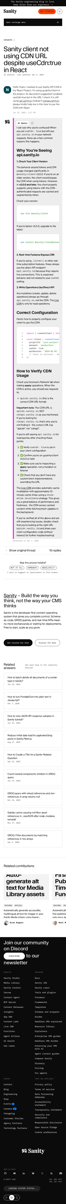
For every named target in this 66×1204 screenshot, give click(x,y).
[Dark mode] (17, 1197)
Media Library (12, 983)
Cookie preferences (46, 1132)
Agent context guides (47, 1053)
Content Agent (12, 997)
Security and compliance (42, 1116)
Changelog (9, 1113)
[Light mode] (6, 1197)
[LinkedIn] (23, 1173)
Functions (9, 1031)
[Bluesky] (33, 1173)
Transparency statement (48, 1110)
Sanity (10, 595)
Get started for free (18, 643)
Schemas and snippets (47, 1012)
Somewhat (32, 567)
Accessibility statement (43, 1103)
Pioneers (40, 997)
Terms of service (44, 1089)
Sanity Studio (12, 978)
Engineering (10, 1094)
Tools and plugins (45, 992)
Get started (47, 11)
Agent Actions (12, 1036)
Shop (6, 1099)
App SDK (8, 1017)
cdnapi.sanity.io (51, 100)
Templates (40, 1007)
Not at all (17, 567)
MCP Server (10, 1002)
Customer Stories (13, 1118)
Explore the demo (47, 643)
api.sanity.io (25, 100)
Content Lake (11, 1021)
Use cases (9, 1046)
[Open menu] (59, 11)
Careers (8, 1108)
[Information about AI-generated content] (32, 123)
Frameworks (41, 1002)
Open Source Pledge (46, 1127)
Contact (8, 1084)
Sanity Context (12, 987)
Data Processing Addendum (44, 1096)
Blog (6, 1089)
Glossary (40, 1063)
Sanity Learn (42, 987)
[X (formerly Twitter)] (42, 1173)
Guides (38, 1017)
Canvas (7, 992)
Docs (37, 978)
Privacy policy (43, 1084)
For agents (41, 1073)
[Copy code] (56, 209)
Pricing (39, 1068)
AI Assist (9, 1041)
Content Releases (13, 1007)
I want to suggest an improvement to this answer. (33, 572)
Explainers (41, 1031)
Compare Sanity (43, 1058)
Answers (8, 40)
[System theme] (11, 1197)
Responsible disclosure (48, 1122)
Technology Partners (15, 1128)
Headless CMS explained (48, 1021)
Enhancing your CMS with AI (46, 1047)
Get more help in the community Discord (41, 666)
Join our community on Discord (26, 945)
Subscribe (14, 956)
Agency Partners (13, 1123)
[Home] (10, 11)
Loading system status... (23, 1188)
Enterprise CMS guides (48, 1036)
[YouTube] (14, 1173)
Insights (9, 1012)
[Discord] (60, 1173)
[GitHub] (5, 1173)
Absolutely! (48, 567)
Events (7, 1104)
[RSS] (51, 1173)
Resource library (44, 1026)
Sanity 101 (41, 983)
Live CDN (26, 488)
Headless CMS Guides (46, 1041)
